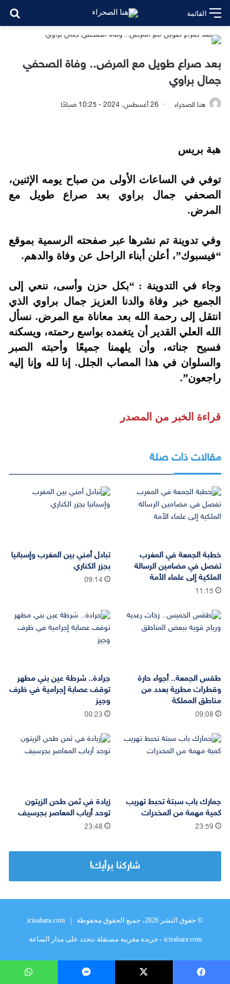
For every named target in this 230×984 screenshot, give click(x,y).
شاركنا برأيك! (115, 866)
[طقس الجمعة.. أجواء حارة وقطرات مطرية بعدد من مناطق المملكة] (170, 638)
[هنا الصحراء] (115, 13)
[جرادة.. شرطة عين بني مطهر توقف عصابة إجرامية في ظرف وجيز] (59, 638)
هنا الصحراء (190, 105)
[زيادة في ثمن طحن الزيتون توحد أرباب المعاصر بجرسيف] (59, 761)
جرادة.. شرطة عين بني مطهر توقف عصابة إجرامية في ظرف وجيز (59, 690)
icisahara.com (46, 920)
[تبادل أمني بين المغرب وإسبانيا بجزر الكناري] (59, 515)
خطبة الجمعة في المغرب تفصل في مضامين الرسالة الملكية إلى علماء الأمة (177, 566)
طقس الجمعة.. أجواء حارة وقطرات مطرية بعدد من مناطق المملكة (179, 690)
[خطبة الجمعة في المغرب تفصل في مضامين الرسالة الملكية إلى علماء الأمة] (170, 515)
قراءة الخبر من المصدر (170, 417)
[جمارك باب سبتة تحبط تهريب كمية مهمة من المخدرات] (170, 761)
